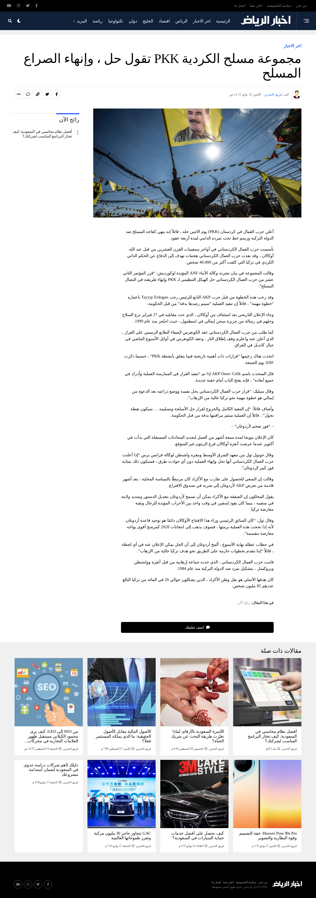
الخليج (148, 21)
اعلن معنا (256, 5)
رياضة (98, 21)
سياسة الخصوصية (279, 5)
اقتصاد (164, 21)
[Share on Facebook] (57, 94)
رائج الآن (243, 603)
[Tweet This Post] (47, 94)
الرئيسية (223, 21)
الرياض (181, 21)
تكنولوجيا (115, 21)
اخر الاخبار (202, 21)
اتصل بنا (239, 5)
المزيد (82, 21)
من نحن (301, 5)
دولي (133, 21)
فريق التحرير (273, 94)
